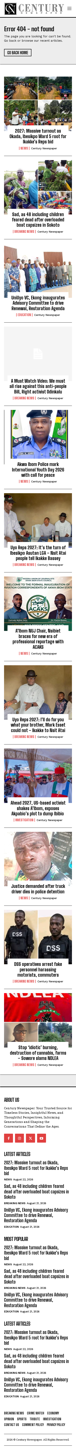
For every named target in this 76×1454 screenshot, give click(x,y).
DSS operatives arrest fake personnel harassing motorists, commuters (38, 969)
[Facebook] (8, 1138)
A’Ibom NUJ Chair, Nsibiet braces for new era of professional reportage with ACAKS (38, 639)
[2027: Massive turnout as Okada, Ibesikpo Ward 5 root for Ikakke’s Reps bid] (38, 104)
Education (24, 314)
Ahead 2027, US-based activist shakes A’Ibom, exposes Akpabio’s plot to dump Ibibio (38, 808)
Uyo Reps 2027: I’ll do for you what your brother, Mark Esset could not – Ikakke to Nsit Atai (38, 725)
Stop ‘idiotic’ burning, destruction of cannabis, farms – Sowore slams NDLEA (38, 1053)
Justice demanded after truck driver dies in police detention (38, 888)
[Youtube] (41, 1138)
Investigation (24, 820)
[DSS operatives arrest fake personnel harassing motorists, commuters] (38, 937)
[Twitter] (30, 1138)
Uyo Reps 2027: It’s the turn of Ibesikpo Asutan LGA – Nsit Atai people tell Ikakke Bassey (38, 553)
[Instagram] (19, 1138)
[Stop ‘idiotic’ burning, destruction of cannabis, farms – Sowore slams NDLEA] (38, 1020)
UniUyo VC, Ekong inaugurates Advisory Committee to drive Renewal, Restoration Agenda (38, 303)
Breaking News (24, 231)
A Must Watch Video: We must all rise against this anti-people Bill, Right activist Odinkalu (38, 386)
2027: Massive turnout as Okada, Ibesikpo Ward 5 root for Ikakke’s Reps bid (38, 136)
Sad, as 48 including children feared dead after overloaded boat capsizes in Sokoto (38, 220)
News (24, 148)
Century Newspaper (44, 148)
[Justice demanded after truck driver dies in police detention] (38, 859)
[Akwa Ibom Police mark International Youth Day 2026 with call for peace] (38, 437)
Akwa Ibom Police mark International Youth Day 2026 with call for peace (38, 470)
